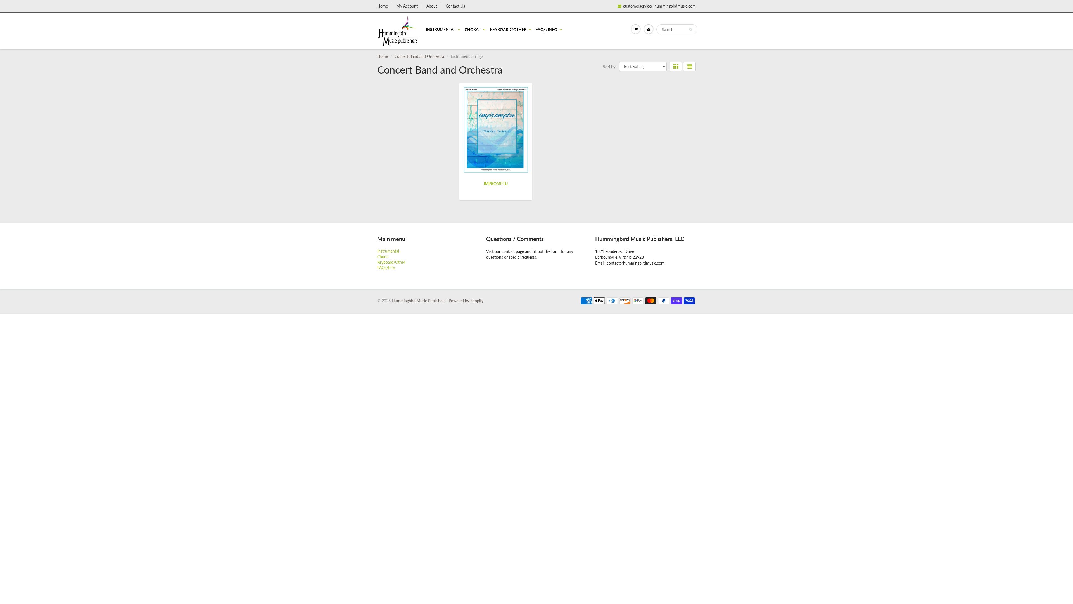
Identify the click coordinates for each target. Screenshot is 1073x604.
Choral (473, 29)
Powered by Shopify (466, 300)
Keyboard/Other (508, 29)
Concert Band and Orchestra (419, 56)
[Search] (690, 29)
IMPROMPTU (496, 183)
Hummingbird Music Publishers (418, 300)
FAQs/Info (546, 29)
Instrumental (440, 29)
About (431, 6)
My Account (407, 6)
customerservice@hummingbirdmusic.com (659, 6)
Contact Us (455, 6)
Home (382, 6)
